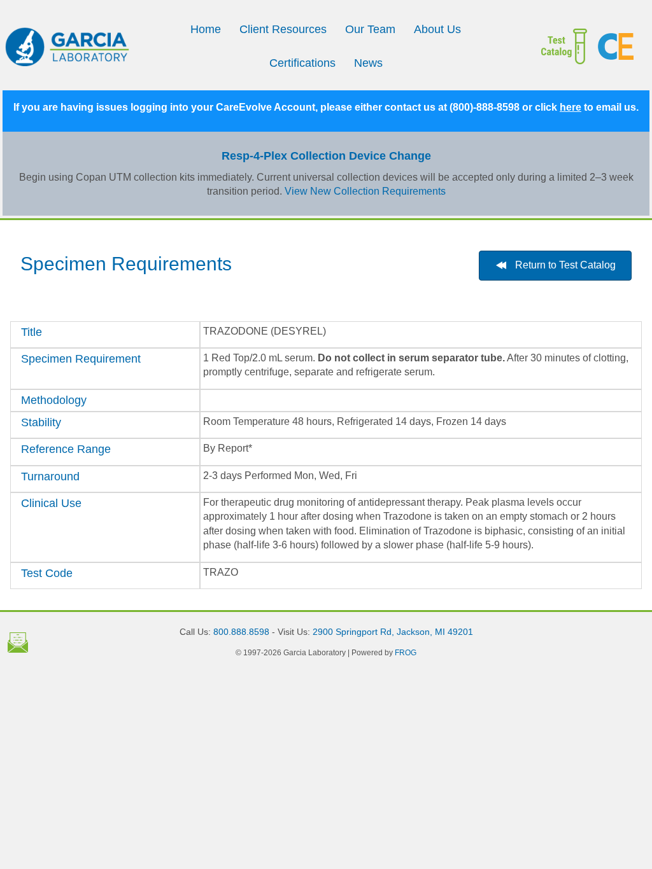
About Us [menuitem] (437, 29)
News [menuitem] (368, 63)
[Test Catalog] (564, 46)
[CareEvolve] (618, 46)
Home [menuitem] (205, 29)
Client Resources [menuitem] (283, 29)
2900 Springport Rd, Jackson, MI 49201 (393, 632)
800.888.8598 (241, 632)
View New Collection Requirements (365, 191)
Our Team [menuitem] (370, 29)
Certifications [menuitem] (302, 63)
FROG (405, 652)
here (570, 107)
